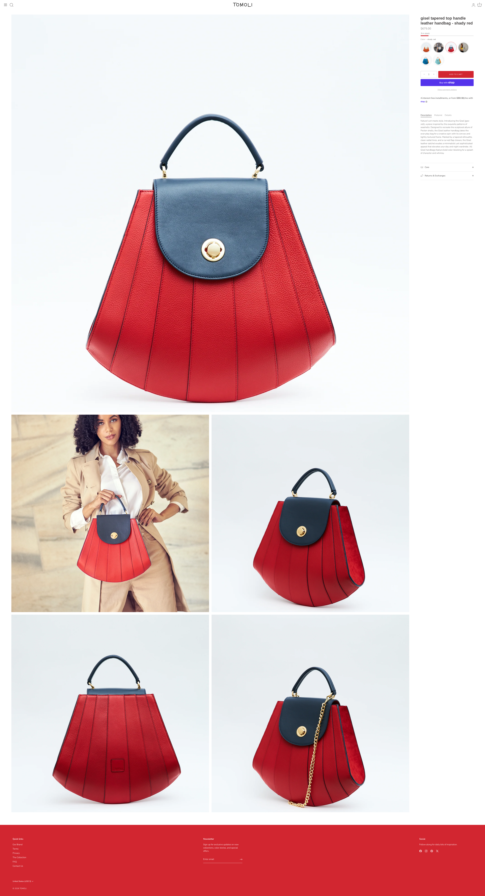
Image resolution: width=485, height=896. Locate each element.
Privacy (16, 853)
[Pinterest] (431, 850)
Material (438, 115)
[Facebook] (420, 850)
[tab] (427, 115)
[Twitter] (437, 850)
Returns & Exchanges (434, 175)
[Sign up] (241, 859)
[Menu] (5, 5)
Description (426, 115)
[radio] (426, 47)
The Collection (19, 857)
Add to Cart (456, 74)
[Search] (11, 5)
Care (426, 167)
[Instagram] (426, 850)
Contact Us (18, 866)
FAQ (15, 861)
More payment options (447, 89)
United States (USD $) (22, 881)
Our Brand (17, 844)
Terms (15, 848)
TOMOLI (23, 888)
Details (448, 115)
